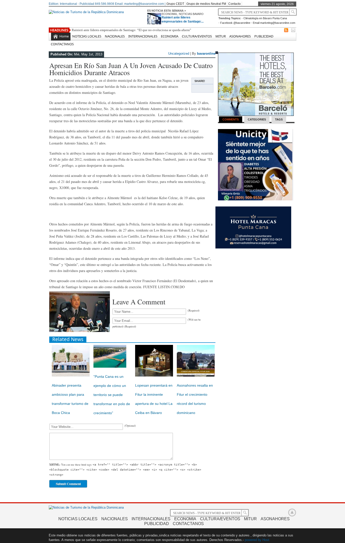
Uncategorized (178, 53)
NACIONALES (115, 36)
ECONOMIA (169, 13)
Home (64, 36)
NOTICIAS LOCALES (86, 36)
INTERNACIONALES (142, 36)
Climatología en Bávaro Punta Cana (265, 18)
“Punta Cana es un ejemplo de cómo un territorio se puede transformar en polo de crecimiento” (111, 394)
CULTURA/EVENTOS (197, 36)
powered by (253, 540)
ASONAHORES (240, 36)
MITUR (220, 36)
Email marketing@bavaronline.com (274, 22)
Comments (231, 119)
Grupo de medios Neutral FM (206, 4)
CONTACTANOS (62, 44)
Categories (257, 119)
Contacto (234, 4)
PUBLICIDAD (263, 36)
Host (265, 540)
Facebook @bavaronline (235, 22)
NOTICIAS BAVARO (191, 13)
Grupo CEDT (175, 4)
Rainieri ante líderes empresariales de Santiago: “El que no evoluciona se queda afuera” (131, 30)
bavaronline (206, 53)
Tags (279, 119)
